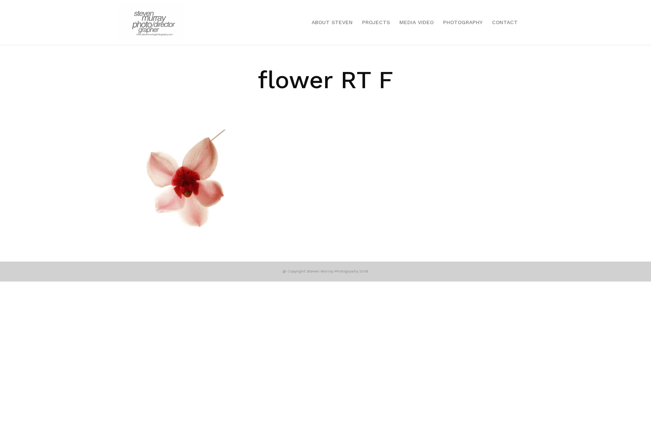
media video (416, 22)
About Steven (332, 22)
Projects (376, 22)
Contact (505, 22)
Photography (463, 22)
